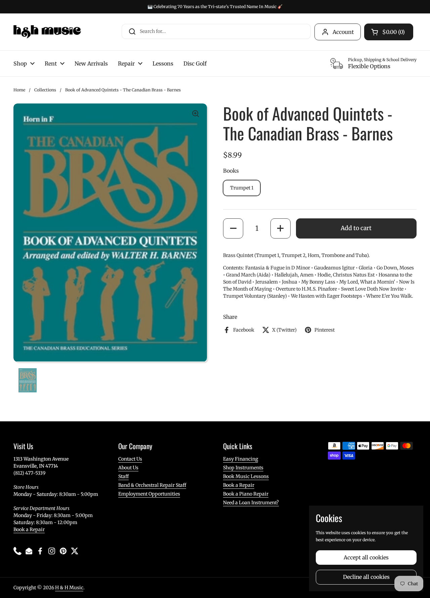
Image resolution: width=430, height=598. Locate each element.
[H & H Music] (47, 32)
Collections (45, 89)
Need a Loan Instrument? (251, 503)
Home (19, 89)
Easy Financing (240, 459)
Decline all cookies (366, 577)
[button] (233, 228)
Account (343, 32)
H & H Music (69, 588)
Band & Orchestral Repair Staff (152, 485)
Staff (123, 476)
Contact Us (130, 459)
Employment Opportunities (149, 494)
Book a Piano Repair (245, 494)
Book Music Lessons (246, 476)
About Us (128, 468)
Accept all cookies (366, 557)
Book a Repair (29, 529)
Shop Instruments (243, 468)
